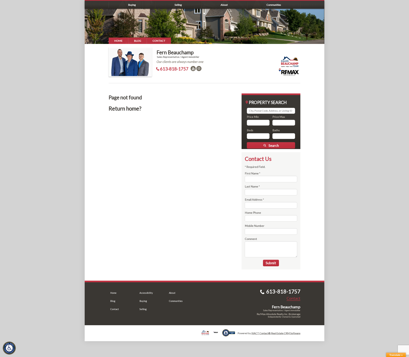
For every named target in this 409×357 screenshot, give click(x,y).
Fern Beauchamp (175, 52)
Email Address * (254, 199)
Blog (137, 40)
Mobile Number (254, 225)
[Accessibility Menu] (9, 348)
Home (118, 40)
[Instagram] (198, 68)
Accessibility (146, 292)
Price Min (253, 117)
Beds (250, 130)
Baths (276, 130)
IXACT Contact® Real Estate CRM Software (275, 333)
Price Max (278, 117)
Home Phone (253, 212)
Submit (271, 263)
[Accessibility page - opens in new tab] (230, 334)
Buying (132, 4)
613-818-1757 (174, 68)
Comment (251, 239)
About (224, 4)
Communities (273, 4)
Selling (178, 4)
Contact (159, 40)
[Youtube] (193, 68)
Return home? (125, 108)
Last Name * (252, 186)
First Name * (252, 173)
